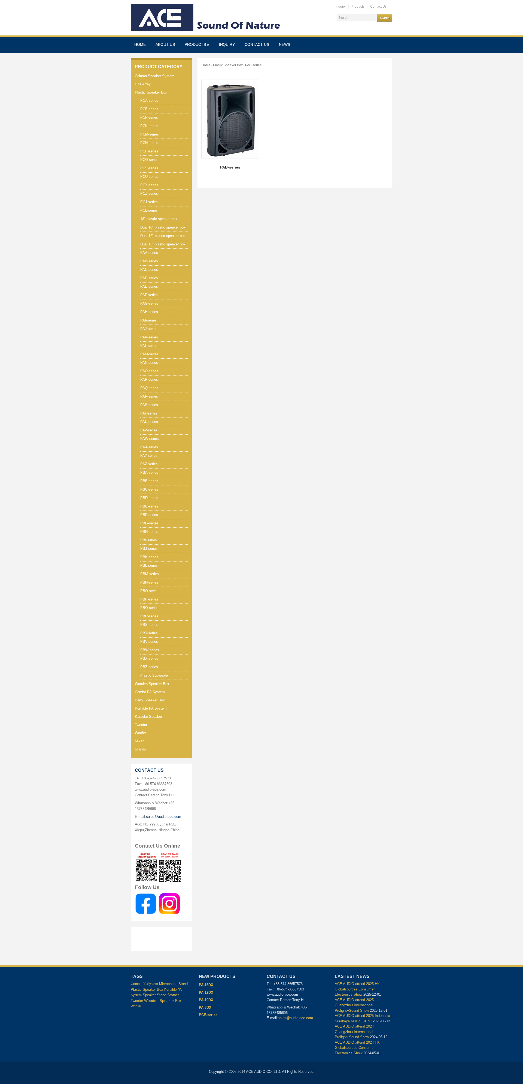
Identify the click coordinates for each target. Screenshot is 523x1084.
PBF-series (149, 515)
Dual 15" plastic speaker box (163, 244)
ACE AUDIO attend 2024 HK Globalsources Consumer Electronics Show (357, 1047)
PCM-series (149, 134)
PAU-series (149, 422)
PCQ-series (149, 160)
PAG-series (149, 303)
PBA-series (149, 472)
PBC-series (149, 489)
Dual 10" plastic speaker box (163, 227)
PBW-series (149, 650)
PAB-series (149, 261)
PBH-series (149, 532)
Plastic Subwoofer (154, 675)
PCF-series (149, 117)
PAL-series (148, 346)
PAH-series (149, 312)
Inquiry (341, 6)
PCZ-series (149, 193)
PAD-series (149, 278)
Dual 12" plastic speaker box (163, 236)
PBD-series (149, 498)
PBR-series (149, 616)
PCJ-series (149, 202)
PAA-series (149, 253)
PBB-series (149, 481)
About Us (165, 44)
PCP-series (149, 151)
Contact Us (378, 6)
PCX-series (149, 185)
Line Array (143, 84)
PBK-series (149, 557)
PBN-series (149, 582)
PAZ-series (149, 464)
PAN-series (149, 363)
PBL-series (149, 565)
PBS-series (149, 625)
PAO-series (149, 371)
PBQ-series (149, 608)
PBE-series (149, 506)
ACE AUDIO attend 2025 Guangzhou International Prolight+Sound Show (354, 1005)
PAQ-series (149, 388)
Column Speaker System (154, 76)
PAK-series (149, 337)
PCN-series (149, 143)
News (284, 44)
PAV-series (148, 430)
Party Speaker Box (150, 700)
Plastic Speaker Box (151, 92)
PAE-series (149, 286)
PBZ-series (149, 667)
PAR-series (149, 396)
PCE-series (149, 109)
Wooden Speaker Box (152, 684)
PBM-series (149, 574)
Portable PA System (151, 708)
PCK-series (149, 126)
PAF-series (149, 295)
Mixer (139, 741)
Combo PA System (150, 692)
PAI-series (148, 320)
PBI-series (148, 540)
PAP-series (149, 379)
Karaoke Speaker (148, 716)
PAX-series (149, 447)
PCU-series (149, 177)
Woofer (140, 733)
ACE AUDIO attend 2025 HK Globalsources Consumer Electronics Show (357, 989)
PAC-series (149, 270)
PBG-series (149, 523)
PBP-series (149, 599)
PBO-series (149, 591)
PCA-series (149, 100)
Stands (140, 749)
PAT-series (148, 413)
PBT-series (149, 633)
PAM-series (149, 354)
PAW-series (149, 439)
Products (357, 6)
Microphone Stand (173, 984)
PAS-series (149, 405)
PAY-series (148, 456)
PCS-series (149, 168)
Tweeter (141, 725)
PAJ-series (148, 329)
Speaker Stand (154, 995)
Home (140, 44)
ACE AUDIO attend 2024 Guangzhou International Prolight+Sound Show (354, 1031)
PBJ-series (149, 548)
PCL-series (149, 210)
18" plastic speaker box (158, 219)
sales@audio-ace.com (163, 817)
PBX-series (149, 658)
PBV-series (149, 641)
